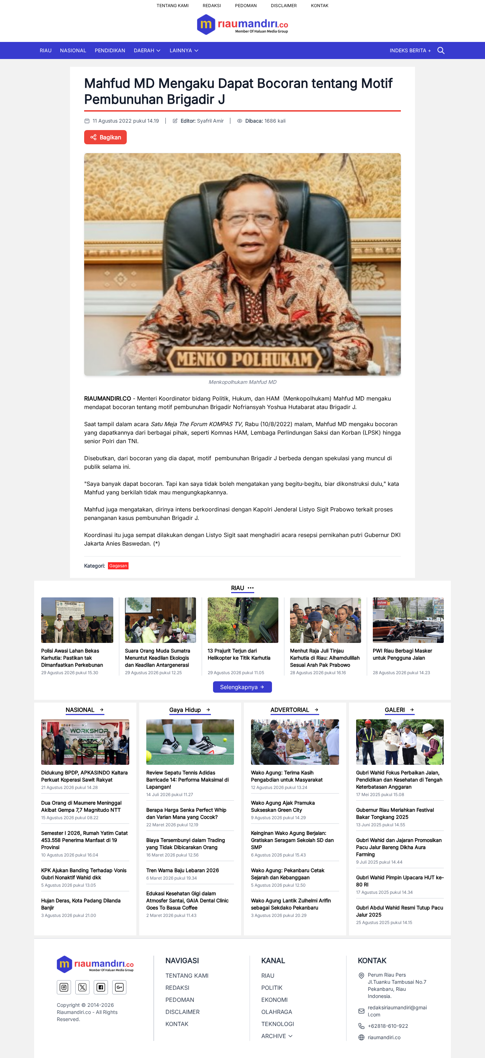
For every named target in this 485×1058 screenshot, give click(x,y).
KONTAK (319, 3)
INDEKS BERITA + (410, 50)
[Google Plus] (119, 987)
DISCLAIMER (284, 3)
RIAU (45, 50)
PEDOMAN (246, 3)
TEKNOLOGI (277, 1023)
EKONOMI (274, 999)
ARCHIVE (273, 1036)
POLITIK (272, 987)
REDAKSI (212, 3)
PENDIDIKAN (110, 50)
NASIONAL (73, 50)
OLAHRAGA (276, 1011)
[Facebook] (101, 987)
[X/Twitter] (82, 987)
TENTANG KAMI (173, 3)
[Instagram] (64, 987)
